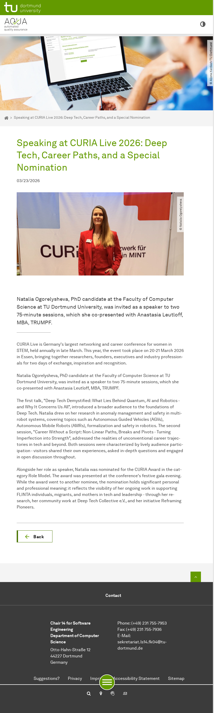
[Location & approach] (100, 694)
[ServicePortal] (112, 694)
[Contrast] (203, 24)
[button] (34, 536)
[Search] (89, 694)
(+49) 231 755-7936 (144, 629)
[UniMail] (125, 694)
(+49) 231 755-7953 (149, 623)
